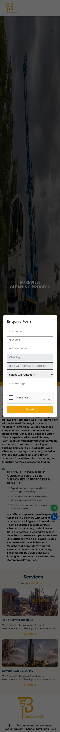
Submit (30, 409)
